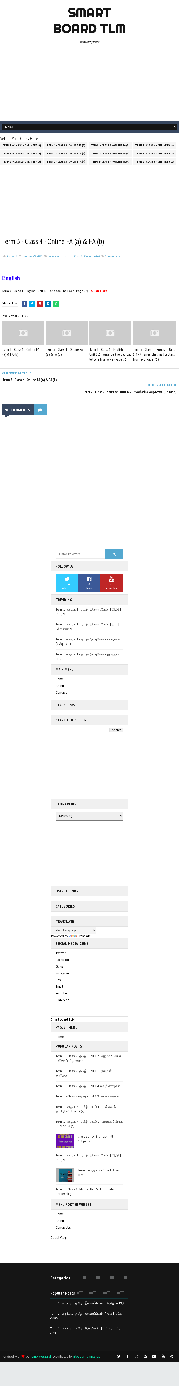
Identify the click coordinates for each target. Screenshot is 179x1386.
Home (60, 679)
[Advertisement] (89, 84)
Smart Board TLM (89, 20)
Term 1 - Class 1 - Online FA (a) (21, 145)
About (60, 686)
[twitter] (118, 1356)
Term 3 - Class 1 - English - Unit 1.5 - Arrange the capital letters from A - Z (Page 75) (110, 354)
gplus (60, 966)
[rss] (145, 1356)
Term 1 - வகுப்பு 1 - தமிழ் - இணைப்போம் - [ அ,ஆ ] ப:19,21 (88, 1303)
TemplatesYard (40, 1356)
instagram (63, 973)
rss (58, 980)
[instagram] (136, 1356)
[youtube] (163, 1356)
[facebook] (127, 1356)
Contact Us (63, 1227)
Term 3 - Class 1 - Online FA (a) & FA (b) (20, 352)
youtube (61, 993)
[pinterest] (172, 1356)
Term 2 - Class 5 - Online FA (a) (154, 161)
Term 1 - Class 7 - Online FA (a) (110, 153)
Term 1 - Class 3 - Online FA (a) (110, 145)
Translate (84, 936)
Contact (61, 692)
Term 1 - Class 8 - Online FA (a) (154, 153)
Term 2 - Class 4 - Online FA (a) (110, 161)
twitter (61, 953)
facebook (63, 960)
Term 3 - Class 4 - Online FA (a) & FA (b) (64, 352)
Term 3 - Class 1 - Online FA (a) (82, 256)
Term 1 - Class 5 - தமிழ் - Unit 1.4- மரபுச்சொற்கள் (88, 1086)
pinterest (62, 1000)
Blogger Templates (86, 1356)
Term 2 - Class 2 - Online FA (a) (21, 161)
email (59, 986)
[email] (154, 1356)
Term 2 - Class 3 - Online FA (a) (66, 161)
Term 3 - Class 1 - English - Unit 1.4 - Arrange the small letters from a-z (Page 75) (154, 354)
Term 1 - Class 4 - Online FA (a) (154, 145)
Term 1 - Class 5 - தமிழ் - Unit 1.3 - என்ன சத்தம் (87, 1096)
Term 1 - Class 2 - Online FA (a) (66, 145)
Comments (112, 256)
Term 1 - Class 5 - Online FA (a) (21, 153)
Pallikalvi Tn (55, 256)
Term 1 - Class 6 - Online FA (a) (66, 153)
